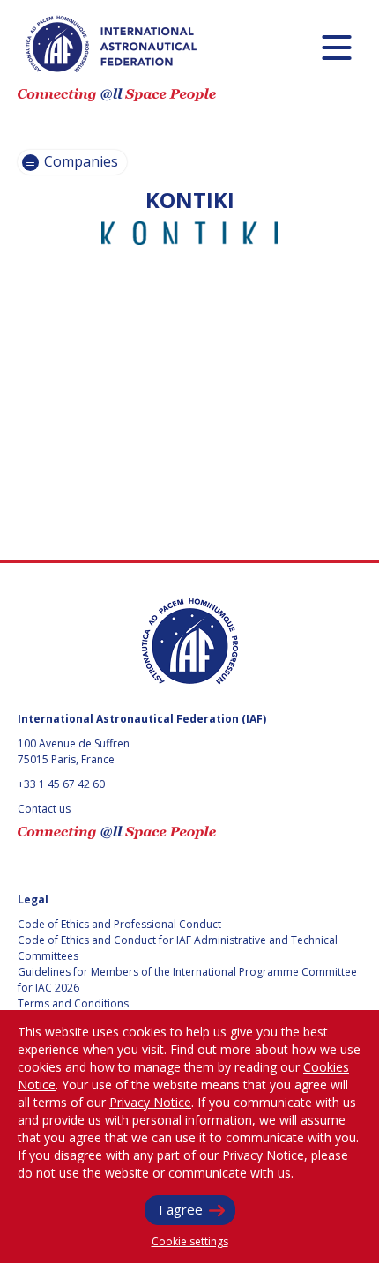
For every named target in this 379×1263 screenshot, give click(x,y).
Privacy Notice (150, 1102)
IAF (111, 44)
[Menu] (336, 47)
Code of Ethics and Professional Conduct (119, 924)
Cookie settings (190, 1241)
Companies (79, 161)
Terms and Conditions (73, 1003)
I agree (181, 1209)
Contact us (44, 808)
